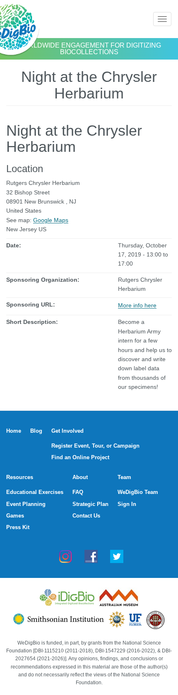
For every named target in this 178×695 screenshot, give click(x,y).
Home (13, 431)
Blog (36, 431)
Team (124, 477)
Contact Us (86, 516)
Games (15, 516)
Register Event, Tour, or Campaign (95, 446)
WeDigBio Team (138, 492)
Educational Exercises (34, 492)
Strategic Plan (90, 504)
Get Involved (67, 431)
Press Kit (17, 527)
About (80, 477)
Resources (19, 477)
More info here (137, 305)
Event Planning (26, 504)
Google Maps (50, 220)
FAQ (77, 492)
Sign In (127, 504)
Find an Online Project (80, 457)
